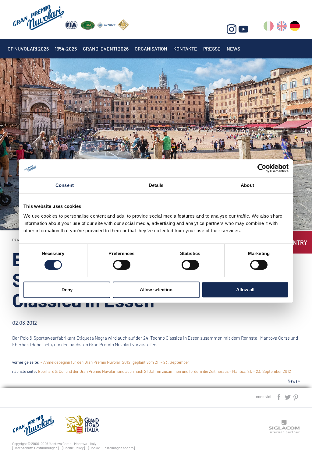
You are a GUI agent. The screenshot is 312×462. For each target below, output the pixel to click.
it (269, 27)
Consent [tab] (64, 185)
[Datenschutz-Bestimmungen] (35, 448)
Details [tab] (156, 185)
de (295, 27)
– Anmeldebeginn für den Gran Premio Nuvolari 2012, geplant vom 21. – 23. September (115, 362)
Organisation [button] (151, 48)
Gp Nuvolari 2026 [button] (28, 48)
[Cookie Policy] (73, 448)
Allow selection (156, 289)
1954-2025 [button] (66, 48)
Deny (67, 289)
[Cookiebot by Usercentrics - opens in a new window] (262, 168)
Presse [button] (212, 48)
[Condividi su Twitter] (288, 396)
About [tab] (247, 185)
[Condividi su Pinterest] (296, 396)
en (282, 27)
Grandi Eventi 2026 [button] (106, 48)
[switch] (121, 265)
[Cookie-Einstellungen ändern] (111, 448)
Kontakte (185, 48)
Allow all (245, 289)
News (233, 48)
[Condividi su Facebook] (279, 396)
